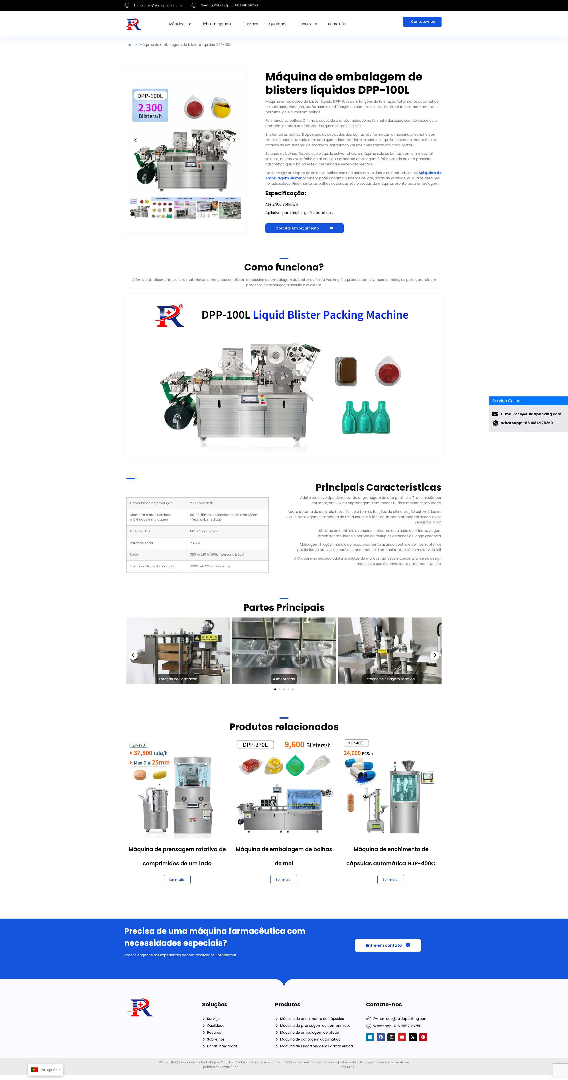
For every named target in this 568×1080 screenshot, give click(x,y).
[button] (135, 140)
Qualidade (278, 23)
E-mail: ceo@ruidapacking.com (531, 414)
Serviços (251, 23)
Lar (130, 44)
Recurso (306, 23)
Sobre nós (337, 23)
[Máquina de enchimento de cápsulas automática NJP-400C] (391, 787)
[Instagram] (391, 1037)
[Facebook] (381, 1037)
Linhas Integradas (217, 23)
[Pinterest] (423, 1037)
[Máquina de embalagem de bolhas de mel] (284, 787)
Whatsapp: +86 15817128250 (527, 422)
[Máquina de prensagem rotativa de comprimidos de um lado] (177, 787)
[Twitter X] (413, 1037)
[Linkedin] (370, 1037)
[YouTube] (402, 1037)
